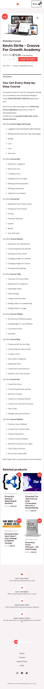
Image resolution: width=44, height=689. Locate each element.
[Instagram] (17, 673)
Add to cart (28, 59)
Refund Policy (22, 661)
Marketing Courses (12, 41)
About (22, 653)
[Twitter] (27, 673)
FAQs (22, 665)
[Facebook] (22, 673)
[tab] (22, 76)
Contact (22, 657)
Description (7, 77)
